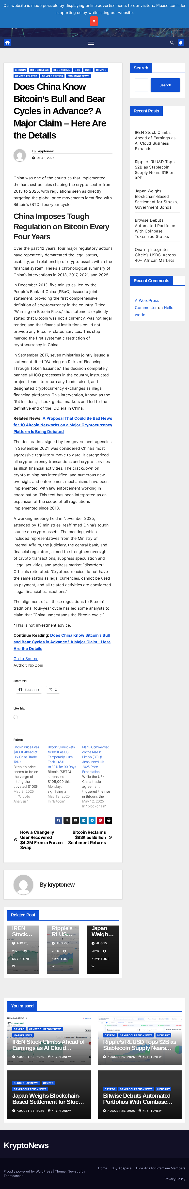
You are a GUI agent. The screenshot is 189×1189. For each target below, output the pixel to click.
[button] (172, 42)
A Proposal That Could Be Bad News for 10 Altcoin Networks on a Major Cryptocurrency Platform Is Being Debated (63, 425)
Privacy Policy (175, 1179)
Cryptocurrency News (45, 1029)
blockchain (61, 69)
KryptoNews (26, 1145)
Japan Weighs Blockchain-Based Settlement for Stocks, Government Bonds (48, 1101)
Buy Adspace (122, 1168)
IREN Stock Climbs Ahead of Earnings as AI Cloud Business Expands (48, 1047)
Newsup (74, 1171)
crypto (101, 69)
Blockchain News (26, 1082)
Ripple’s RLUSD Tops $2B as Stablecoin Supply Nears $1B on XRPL (139, 1047)
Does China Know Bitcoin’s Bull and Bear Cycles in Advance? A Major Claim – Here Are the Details (62, 642)
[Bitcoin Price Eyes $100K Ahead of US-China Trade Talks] (31, 774)
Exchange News (78, 76)
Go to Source (26, 658)
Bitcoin (20, 69)
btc (77, 69)
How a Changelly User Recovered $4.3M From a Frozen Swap (41, 840)
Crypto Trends (52, 76)
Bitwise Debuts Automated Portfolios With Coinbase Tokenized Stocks (137, 1101)
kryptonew (45, 151)
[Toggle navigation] (91, 42)
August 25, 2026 (31, 1057)
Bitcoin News (39, 69)
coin (88, 69)
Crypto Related (26, 76)
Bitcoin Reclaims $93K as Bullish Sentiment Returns (87, 837)
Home (102, 1168)
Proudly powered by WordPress (28, 1171)
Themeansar (13, 1176)
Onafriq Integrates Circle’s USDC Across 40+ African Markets (155, 255)
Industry (163, 1035)
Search (141, 67)
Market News (23, 1035)
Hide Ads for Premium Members (160, 1168)
